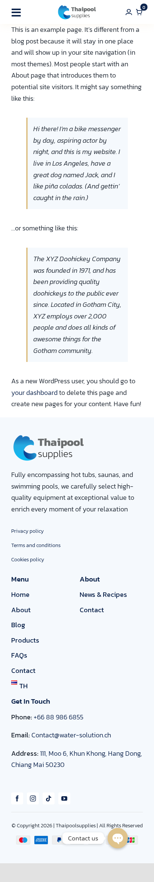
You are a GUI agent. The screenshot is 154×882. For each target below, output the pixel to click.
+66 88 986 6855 (58, 717)
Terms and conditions (36, 545)
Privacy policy (27, 531)
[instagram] (33, 798)
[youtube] (64, 798)
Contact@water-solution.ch (71, 735)
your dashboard (34, 392)
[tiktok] (49, 798)
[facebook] (17, 798)
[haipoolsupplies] (77, 7)
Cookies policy (27, 560)
